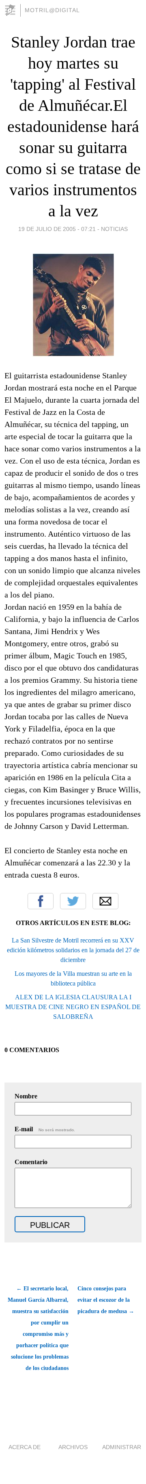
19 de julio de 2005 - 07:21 (57, 229)
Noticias (114, 229)
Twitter (73, 901)
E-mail (45, 1129)
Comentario (31, 1161)
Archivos (73, 1447)
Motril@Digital (52, 10)
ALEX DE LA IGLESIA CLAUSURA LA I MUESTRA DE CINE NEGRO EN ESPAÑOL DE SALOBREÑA (73, 1007)
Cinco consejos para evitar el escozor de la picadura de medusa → (105, 1300)
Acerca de (25, 1447)
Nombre (26, 1096)
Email (105, 901)
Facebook (41, 901)
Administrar (121, 1447)
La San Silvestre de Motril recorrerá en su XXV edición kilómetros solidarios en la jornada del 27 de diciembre (73, 950)
